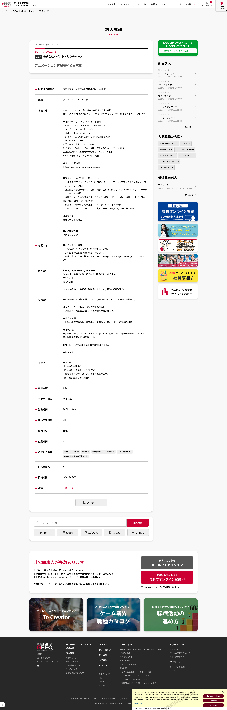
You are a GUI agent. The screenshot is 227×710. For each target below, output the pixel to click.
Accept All (213, 705)
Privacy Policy (138, 703)
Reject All (213, 701)
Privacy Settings (213, 696)
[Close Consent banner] (223, 692)
